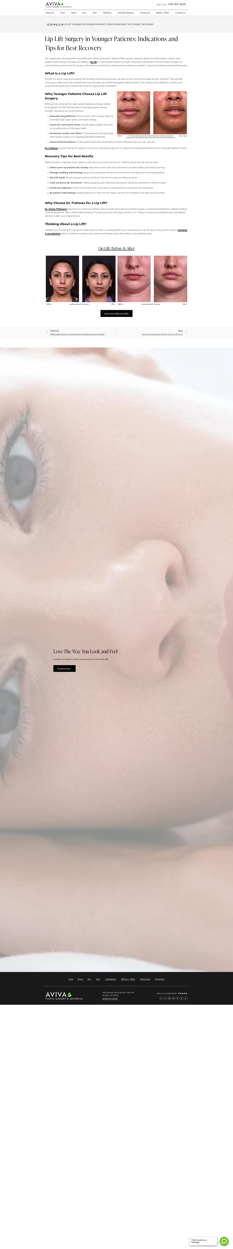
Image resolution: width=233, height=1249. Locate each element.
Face (63, 13)
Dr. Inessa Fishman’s (56, 209)
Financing (159, 979)
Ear (89, 979)
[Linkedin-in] (173, 998)
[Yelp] (181, 998)
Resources (145, 13)
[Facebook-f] (165, 998)
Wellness (107, 13)
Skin (95, 13)
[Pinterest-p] (177, 998)
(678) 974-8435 (109, 999)
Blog (58, 24)
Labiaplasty (110, 979)
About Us (50, 13)
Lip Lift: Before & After (116, 248)
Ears (84, 13)
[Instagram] (161, 998)
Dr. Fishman (51, 148)
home (50, 24)
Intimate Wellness (126, 13)
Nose (73, 13)
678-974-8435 (177, 4)
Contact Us (180, 13)
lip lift (93, 62)
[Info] (185, 998)
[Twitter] (169, 998)
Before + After (162, 13)
